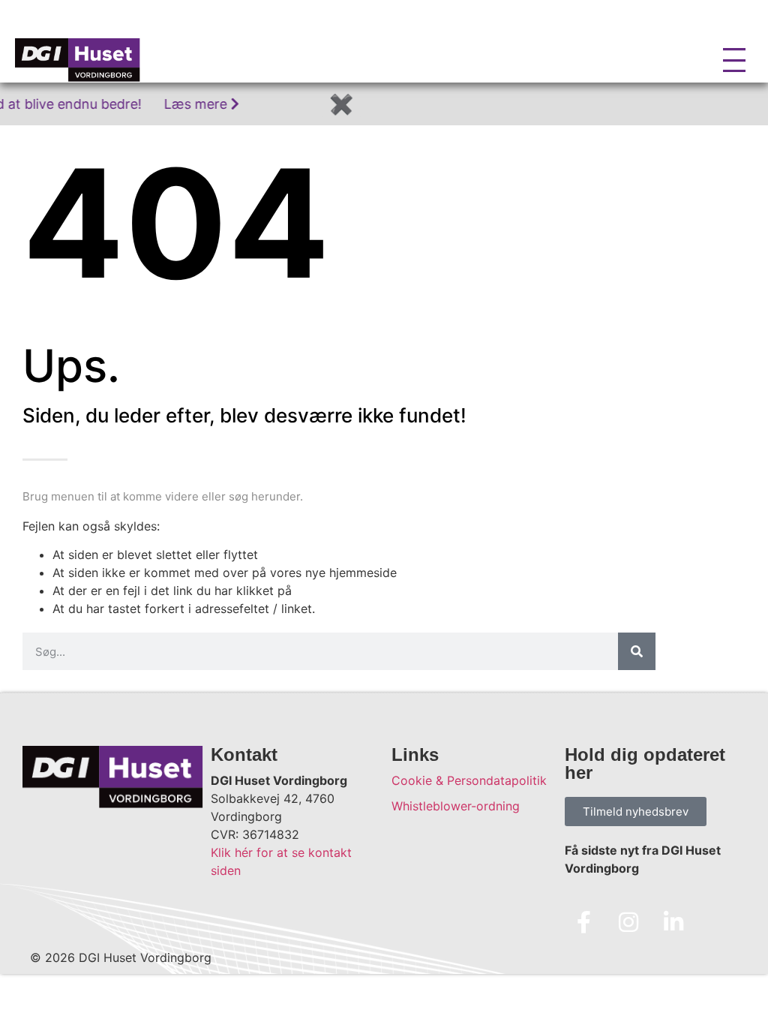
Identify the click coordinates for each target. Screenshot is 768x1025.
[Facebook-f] (583, 922)
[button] (203, 59)
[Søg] (637, 651)
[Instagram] (628, 922)
